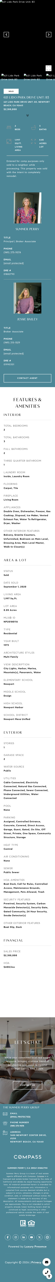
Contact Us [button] (27, 1085)
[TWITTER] (39, 1237)
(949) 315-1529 (12, 342)
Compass (40, 1176)
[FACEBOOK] (8, 1237)
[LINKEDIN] (24, 1237)
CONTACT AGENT (27, 378)
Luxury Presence (35, 1246)
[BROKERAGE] (47, 1237)
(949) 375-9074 (12, 252)
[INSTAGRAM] (16, 1237)
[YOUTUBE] (31, 1237)
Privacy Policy (40, 1262)
